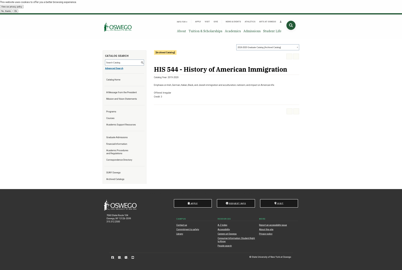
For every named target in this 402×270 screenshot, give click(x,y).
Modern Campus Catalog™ (241, 193)
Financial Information (116, 144)
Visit (207, 22)
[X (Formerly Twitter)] (126, 257)
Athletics (250, 22)
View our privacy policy (11, 7)
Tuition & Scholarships (205, 31)
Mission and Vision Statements (121, 99)
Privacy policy (265, 234)
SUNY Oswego (113, 172)
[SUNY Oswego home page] (118, 26)
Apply (198, 22)
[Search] (291, 25)
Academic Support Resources (121, 124)
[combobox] (267, 47)
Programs (111, 111)
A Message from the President (121, 92)
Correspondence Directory (119, 160)
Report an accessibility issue (273, 225)
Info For (181, 22)
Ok (15, 11)
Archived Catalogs (115, 179)
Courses (110, 118)
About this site (266, 229)
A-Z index (222, 225)
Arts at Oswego (267, 22)
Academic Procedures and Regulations (117, 151)
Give (216, 22)
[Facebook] (113, 257)
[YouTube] (133, 257)
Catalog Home (113, 79)
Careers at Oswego (227, 234)
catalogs (154, 193)
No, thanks (6, 11)
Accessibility (224, 229)
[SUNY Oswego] (120, 209)
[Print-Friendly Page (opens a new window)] (289, 56)
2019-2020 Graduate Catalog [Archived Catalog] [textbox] (259, 47)
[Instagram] (120, 257)
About (181, 31)
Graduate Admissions (117, 137)
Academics (233, 31)
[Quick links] (281, 21)
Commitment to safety (187, 229)
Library (179, 234)
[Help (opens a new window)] (296, 56)
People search (225, 246)
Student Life (272, 31)
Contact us (181, 225)
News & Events (233, 22)
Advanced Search (114, 68)
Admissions (252, 31)
